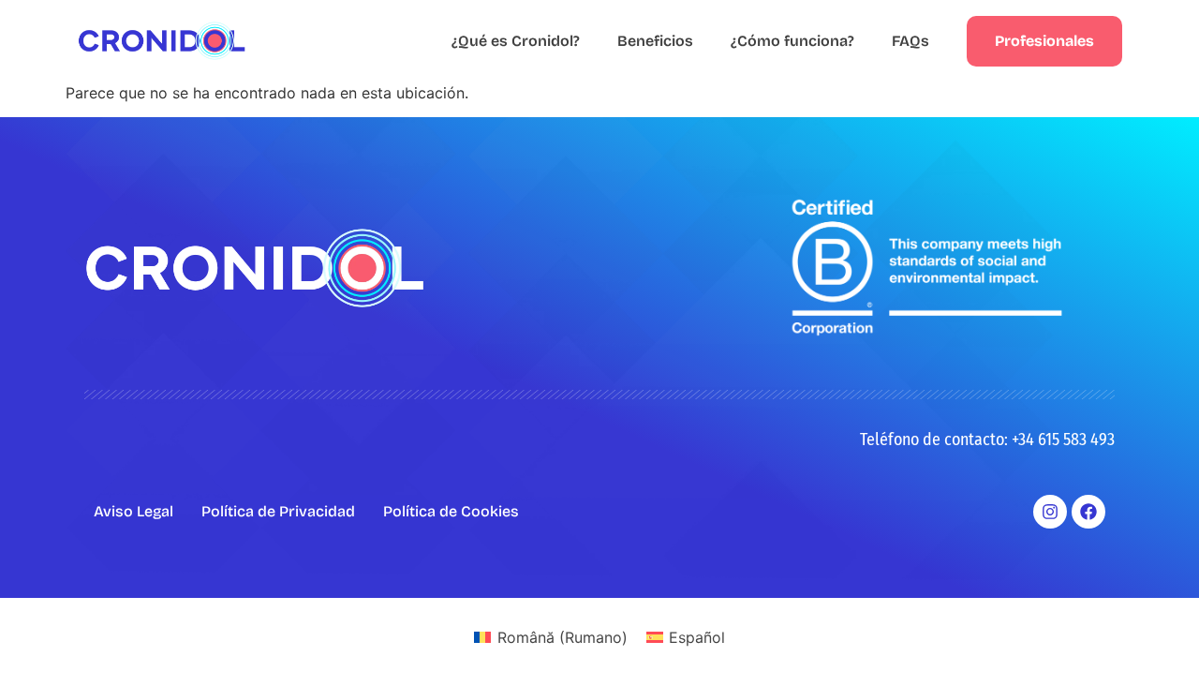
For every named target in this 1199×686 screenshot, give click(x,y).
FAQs (910, 41)
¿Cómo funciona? (792, 41)
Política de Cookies (451, 511)
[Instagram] (1050, 512)
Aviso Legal (133, 511)
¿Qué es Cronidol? (515, 41)
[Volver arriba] (1156, 643)
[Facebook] (1088, 512)
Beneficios (655, 41)
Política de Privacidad (278, 511)
